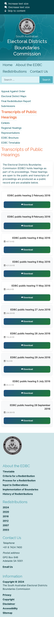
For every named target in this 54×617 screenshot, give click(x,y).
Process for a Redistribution (19, 480)
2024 (6, 507)
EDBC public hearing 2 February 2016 (28, 195)
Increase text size (18, 3)
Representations (10, 132)
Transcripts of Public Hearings (19, 114)
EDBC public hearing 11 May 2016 (31, 285)
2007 (6, 525)
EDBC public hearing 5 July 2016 (31, 381)
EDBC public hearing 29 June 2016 (30, 357)
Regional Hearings (11, 128)
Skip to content (16, 10)
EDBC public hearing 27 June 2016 (30, 309)
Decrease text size (19, 7)
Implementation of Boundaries (20, 489)
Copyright (8, 599)
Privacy (7, 594)
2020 (6, 511)
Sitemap (7, 612)
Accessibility (10, 608)
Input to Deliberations (15, 484)
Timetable (9, 471)
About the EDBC (29, 65)
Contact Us (39, 71)
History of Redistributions (18, 493)
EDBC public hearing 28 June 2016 (30, 333)
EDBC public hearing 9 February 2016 (28, 216)
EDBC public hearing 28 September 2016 (30, 407)
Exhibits (5, 123)
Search (46, 79)
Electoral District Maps (13, 96)
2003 (6, 529)
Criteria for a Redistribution (19, 475)
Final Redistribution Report (16, 101)
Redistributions (15, 71)
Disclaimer (9, 603)
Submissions (8, 106)
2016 (6, 516)
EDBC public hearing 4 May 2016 (31, 237)
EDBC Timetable (10, 142)
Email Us (8, 566)
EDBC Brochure (10, 137)
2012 (6, 520)
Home (7, 65)
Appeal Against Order (13, 91)
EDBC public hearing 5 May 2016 (31, 261)
